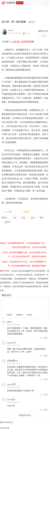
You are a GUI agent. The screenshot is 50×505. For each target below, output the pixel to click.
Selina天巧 (11, 343)
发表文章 (10, 422)
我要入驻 (3, 422)
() (40, 338)
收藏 (26, 211)
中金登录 (9, 315)
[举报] (46, 338)
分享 (9, 211)
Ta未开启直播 (4, 428)
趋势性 (7, 222)
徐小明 (10, 30)
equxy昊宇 (11, 384)
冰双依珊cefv (12, 361)
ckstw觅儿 (11, 399)
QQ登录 (29, 315)
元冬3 (9, 322)
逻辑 (23, 218)
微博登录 (19, 315)
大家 (14, 218)
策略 (41, 218)
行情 (32, 218)
